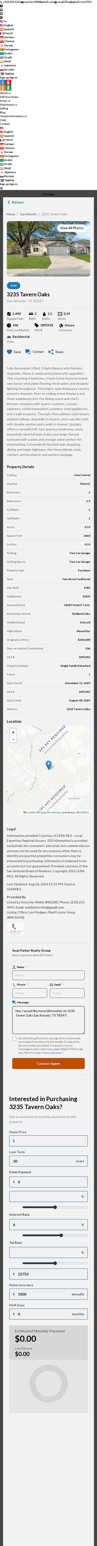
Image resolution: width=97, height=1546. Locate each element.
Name (22, 967)
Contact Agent (48, 1063)
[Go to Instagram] (1, 9)
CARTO (84, 812)
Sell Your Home (9, 96)
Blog (2, 112)
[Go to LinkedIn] (1, 17)
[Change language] (3, 21)
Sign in (13, 77)
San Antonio (28, 214)
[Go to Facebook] (1, 5)
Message (23, 1002)
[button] (49, 765)
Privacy (56, 1052)
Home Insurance (21, 1285)
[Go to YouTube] (1, 13)
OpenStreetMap (50, 812)
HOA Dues (17, 1305)
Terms (46, 1052)
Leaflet (30, 812)
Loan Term (17, 1152)
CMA (3, 120)
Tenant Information (12, 116)
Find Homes (7, 104)
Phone (22, 984)
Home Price (17, 1132)
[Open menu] (1, 188)
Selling (4, 108)
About (4, 92)
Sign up (4, 77)
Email (58, 984)
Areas (3, 100)
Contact (5, 123)
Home (11, 214)
